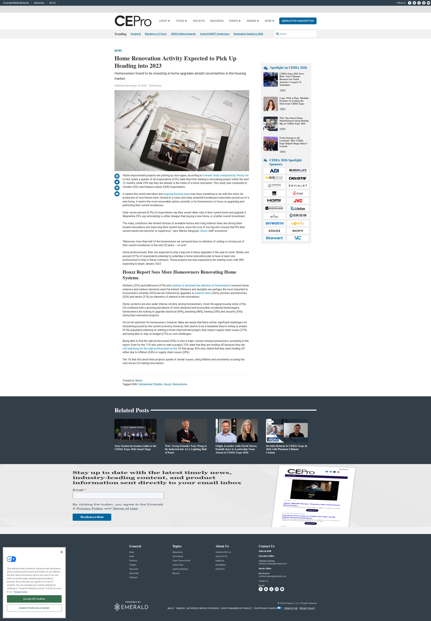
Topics (180, 21)
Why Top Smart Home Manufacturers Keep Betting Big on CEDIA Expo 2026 (294, 120)
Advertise (39, 3)
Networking (177, 552)
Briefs (131, 556)
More (268, 21)
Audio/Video (177, 565)
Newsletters (221, 565)
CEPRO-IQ (220, 569)
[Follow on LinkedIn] (414, 3)
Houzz (204, 230)
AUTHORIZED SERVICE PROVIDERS (203, 608)
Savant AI (136, 34)
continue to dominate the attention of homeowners (200, 285)
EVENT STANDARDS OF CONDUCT (236, 608)
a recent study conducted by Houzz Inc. (226, 175)
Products (133, 561)
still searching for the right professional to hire (150, 348)
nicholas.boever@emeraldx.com (272, 576)
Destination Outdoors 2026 (248, 34)
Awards (251, 21)
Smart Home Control (181, 561)
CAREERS (180, 608)
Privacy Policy (20, 591)
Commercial (177, 556)
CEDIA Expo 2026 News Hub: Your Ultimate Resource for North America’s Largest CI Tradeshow (291, 79)
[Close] (61, 552)
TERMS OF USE (291, 608)
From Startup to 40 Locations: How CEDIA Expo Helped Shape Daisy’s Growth (293, 142)
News (118, 50)
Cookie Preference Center (34, 608)
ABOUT (171, 608)
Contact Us (263, 581)
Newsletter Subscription (298, 21)
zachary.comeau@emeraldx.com (273, 564)
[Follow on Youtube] (428, 3)
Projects (199, 21)
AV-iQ (52, 3)
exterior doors (203, 293)
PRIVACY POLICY (307, 608)
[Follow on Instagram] (423, 3)
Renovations (180, 384)
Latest (163, 21)
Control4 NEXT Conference (214, 34)
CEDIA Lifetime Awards (183, 34)
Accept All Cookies (34, 598)
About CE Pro (221, 556)
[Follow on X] (419, 3)
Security (175, 573)
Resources (217, 21)
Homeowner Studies (150, 384)
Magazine (220, 561)
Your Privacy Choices (265, 608)
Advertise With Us (223, 552)
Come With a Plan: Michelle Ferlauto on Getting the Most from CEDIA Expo (294, 101)
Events (233, 21)
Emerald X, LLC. (292, 603)
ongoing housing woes (176, 194)
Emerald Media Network (16, 3)
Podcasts (133, 577)
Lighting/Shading (180, 569)
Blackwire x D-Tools (156, 34)
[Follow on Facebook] (409, 3)
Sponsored (134, 573)
